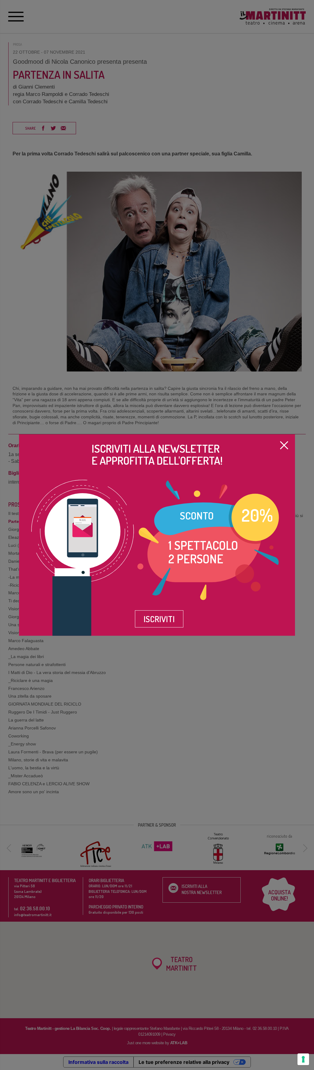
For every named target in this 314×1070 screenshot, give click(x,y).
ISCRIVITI (159, 619)
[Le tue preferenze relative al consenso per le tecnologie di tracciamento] (303, 1059)
